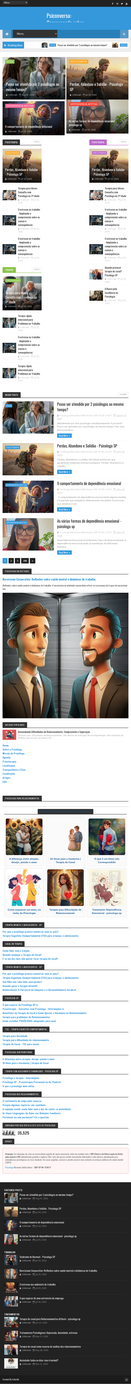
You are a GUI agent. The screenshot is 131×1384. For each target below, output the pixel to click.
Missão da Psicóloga (13, 753)
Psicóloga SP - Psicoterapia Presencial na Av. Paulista (32, 1082)
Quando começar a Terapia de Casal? (22, 954)
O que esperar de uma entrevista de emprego (42, 1298)
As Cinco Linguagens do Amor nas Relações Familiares (32, 1113)
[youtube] (126, 3)
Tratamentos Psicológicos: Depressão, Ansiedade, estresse (48, 1332)
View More (123, 394)
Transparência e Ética (14, 769)
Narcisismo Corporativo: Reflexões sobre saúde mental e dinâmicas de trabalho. (49, 579)
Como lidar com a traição (16, 950)
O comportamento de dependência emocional (28, 127)
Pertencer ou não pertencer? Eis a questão (26, 1117)
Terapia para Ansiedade (15, 1036)
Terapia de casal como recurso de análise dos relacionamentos (50, 1346)
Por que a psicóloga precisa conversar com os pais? (31, 931)
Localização (9, 765)
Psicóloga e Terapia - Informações (21, 1078)
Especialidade (13, 280)
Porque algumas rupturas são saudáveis (24, 1105)
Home (6, 745)
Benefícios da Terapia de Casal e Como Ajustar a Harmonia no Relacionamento (44, 1013)
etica (9, 61)
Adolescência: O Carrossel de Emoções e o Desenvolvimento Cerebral (39, 990)
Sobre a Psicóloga (12, 749)
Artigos (7, 777)
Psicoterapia (98, 45)
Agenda (6, 757)
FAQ (5, 781)
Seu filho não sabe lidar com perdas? (22, 982)
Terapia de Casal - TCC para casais (21, 1044)
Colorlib (15, 1379)
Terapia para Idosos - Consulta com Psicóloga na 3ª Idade (21, 297)
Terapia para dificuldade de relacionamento (26, 1040)
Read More (63, 435)
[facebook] (113, 3)
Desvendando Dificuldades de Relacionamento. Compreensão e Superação (54, 732)
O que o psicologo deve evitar (18, 1086)
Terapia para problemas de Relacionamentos (26, 1017)
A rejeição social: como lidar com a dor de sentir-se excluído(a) (37, 1109)
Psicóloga (9, 1167)
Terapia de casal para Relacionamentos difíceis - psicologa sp (50, 1319)
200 (25, 560)
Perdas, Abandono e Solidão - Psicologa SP (96, 86)
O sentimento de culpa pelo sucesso (22, 1101)
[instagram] (117, 3)
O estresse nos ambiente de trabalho (38, 1284)
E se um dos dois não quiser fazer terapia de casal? (30, 958)
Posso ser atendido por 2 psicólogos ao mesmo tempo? (54, 45)
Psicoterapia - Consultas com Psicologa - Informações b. (33, 1009)
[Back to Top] (126, 1380)
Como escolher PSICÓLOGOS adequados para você (29, 1021)
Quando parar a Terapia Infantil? (20, 986)
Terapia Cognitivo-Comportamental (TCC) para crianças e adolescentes (41, 935)
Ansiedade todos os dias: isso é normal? (39, 1360)
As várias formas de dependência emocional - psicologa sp (93, 123)
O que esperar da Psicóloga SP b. (20, 1004)
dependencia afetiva (19, 105)
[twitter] (122, 3)
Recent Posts (11, 395)
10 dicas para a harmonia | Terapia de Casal (26, 1063)
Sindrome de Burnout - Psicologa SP (37, 1257)
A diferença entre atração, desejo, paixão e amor (29, 1059)
